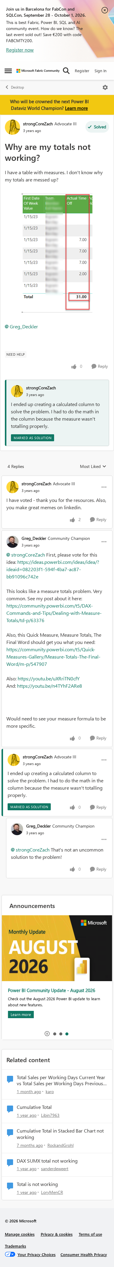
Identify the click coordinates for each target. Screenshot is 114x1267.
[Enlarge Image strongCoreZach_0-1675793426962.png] (57, 253)
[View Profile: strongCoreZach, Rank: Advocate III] (12, 127)
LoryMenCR (52, 1192)
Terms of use (90, 1234)
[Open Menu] (105, 87)
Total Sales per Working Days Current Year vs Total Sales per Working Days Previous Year (61, 1080)
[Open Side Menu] (8, 70)
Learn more (76, 108)
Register (82, 70)
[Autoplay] (47, 1034)
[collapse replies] (57, 479)
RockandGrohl (60, 1145)
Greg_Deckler (24, 326)
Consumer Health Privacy (83, 1254)
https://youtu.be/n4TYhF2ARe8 (49, 686)
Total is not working (37, 1184)
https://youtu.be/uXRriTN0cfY (49, 678)
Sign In (100, 70)
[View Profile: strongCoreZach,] (17, 391)
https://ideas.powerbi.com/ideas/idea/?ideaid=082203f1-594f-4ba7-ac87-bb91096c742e (52, 569)
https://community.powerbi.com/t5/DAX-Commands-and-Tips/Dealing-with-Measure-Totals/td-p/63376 (54, 612)
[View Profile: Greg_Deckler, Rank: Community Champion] (12, 542)
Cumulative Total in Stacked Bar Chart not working (60, 1134)
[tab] (54, 1034)
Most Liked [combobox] (93, 466)
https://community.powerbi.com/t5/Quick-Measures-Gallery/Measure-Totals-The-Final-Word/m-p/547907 (53, 656)
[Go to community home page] (38, 71)
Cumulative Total (34, 1107)
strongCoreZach (38, 124)
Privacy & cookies (57, 1234)
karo (50, 1091)
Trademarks (15, 1245)
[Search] (66, 70)
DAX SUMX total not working (47, 1161)
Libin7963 (50, 1115)
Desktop (17, 87)
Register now (20, 49)
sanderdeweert (54, 1168)
